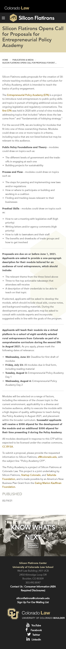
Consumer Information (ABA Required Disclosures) (38, 588)
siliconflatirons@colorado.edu (33, 598)
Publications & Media (22, 60)
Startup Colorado (31, 475)
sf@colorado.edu (47, 457)
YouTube (36, 625)
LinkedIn (36, 639)
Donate (33, 545)
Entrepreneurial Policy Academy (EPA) (28, 95)
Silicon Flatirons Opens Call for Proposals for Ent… (29, 63)
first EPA (7, 110)
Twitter (36, 634)
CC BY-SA (7, 446)
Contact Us (16, 586)
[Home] (29, 18)
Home (5, 60)
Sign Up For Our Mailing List (33, 602)
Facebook (36, 630)
